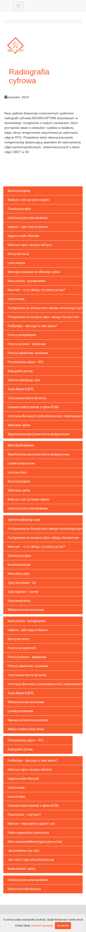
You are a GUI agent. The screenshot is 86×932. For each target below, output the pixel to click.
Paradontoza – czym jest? (24, 814)
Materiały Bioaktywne (21, 445)
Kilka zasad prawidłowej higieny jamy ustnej (35, 841)
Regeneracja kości (19, 601)
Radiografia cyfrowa (20, 371)
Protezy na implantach (22, 335)
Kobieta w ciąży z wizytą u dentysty (30, 245)
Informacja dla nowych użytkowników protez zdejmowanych (45, 416)
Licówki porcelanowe (20, 711)
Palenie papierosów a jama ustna (28, 832)
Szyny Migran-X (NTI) (21, 389)
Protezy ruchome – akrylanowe (27, 344)
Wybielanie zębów (19, 425)
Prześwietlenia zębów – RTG (25, 362)
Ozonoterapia (16, 299)
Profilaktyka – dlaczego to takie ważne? (32, 326)
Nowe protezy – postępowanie (26, 281)
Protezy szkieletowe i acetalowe (28, 353)
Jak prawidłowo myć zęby (23, 850)
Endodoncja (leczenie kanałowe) (28, 218)
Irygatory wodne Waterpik (23, 236)
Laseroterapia (16, 263)
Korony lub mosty (18, 254)
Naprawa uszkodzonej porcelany (28, 720)
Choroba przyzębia (19, 209)
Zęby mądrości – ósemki (23, 591)
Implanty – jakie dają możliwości (28, 227)
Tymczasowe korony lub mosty (27, 398)
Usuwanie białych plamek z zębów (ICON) (33, 407)
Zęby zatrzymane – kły (22, 582)
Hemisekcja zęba (18, 573)
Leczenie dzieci (17, 472)
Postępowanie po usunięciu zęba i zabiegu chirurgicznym (43, 317)
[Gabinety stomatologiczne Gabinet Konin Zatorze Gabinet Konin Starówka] (10, 3)
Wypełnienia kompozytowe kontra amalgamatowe (38, 434)
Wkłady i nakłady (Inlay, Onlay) (26, 729)
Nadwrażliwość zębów (21, 868)
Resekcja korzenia (19, 564)
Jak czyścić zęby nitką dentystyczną (31, 859)
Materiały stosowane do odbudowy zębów (34, 272)
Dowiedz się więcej (42, 925)
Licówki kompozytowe (21, 463)
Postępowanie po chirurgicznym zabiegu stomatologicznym (45, 308)
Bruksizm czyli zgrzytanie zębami (28, 200)
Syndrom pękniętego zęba (24, 380)
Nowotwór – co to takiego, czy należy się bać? (36, 290)
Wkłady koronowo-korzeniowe (26, 610)
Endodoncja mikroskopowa (24, 889)
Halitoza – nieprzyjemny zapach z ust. (31, 823)
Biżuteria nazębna (19, 191)
